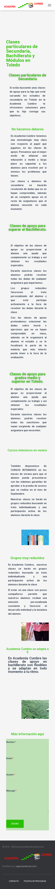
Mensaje (11, 791)
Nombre (11, 742)
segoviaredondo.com (26, 866)
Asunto (10, 774)
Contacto (14, 881)
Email (9, 758)
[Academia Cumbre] (24, 5)
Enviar (15, 824)
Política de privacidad (35, 881)
